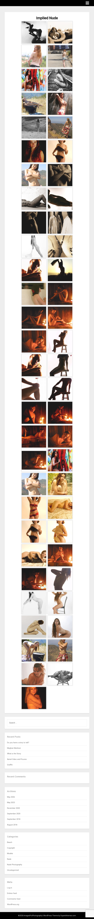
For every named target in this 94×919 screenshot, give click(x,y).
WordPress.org (13, 904)
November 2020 (13, 808)
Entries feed (12, 893)
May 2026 (11, 797)
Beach (9, 842)
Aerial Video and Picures (17, 759)
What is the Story (14, 753)
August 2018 (12, 825)
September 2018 (13, 819)
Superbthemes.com (68, 916)
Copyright (11, 848)
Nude (9, 859)
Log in (9, 888)
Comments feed (13, 899)
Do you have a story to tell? (18, 742)
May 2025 (11, 802)
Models (10, 853)
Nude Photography (14, 864)
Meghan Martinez (14, 748)
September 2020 (13, 814)
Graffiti (9, 765)
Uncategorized (13, 870)
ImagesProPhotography (19, 2)
